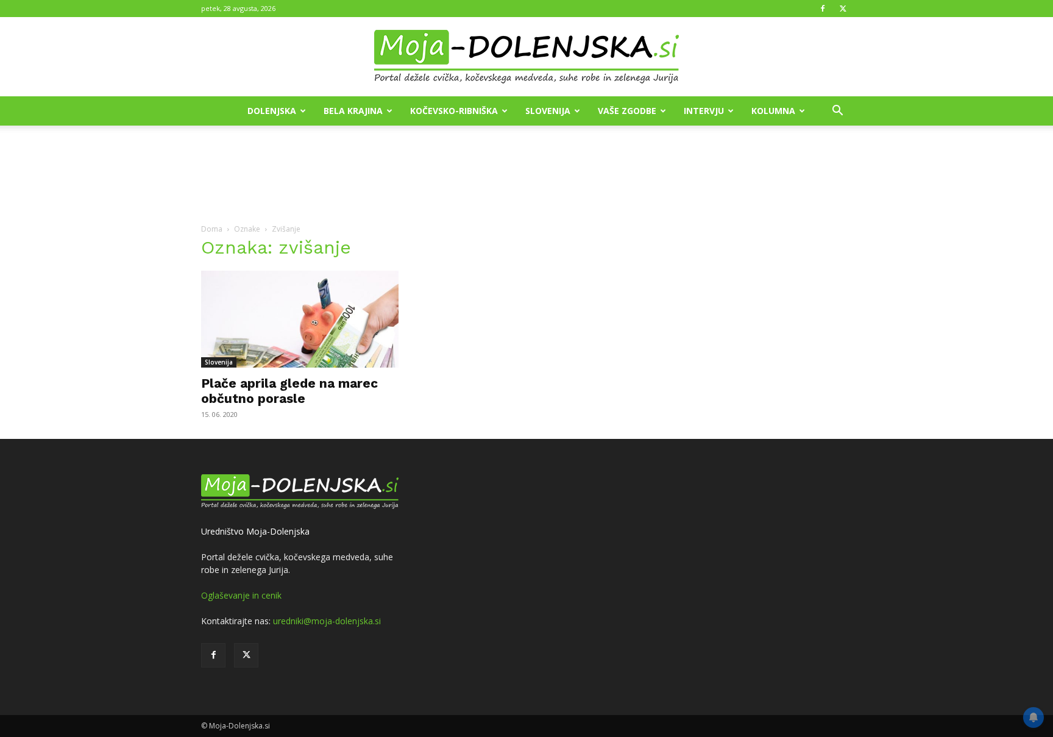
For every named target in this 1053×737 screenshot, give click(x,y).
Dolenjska (271, 110)
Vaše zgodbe (627, 110)
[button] (837, 112)
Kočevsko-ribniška (454, 110)
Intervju (704, 110)
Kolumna (773, 110)
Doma (211, 229)
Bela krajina (353, 110)
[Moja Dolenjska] (526, 57)
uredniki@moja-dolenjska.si (327, 621)
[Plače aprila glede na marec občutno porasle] (300, 319)
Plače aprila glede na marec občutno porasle (289, 391)
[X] (843, 8)
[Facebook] (823, 8)
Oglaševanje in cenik (241, 595)
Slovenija (547, 110)
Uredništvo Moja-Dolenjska (255, 531)
